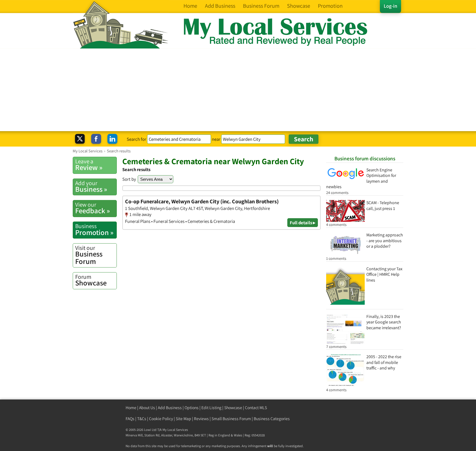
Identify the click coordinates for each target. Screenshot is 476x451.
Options (192, 407)
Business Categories (272, 418)
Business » (91, 186)
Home (131, 407)
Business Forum (88, 255)
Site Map (183, 418)
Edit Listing (211, 407)
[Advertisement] (238, 89)
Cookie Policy (161, 418)
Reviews (201, 418)
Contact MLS (256, 407)
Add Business (170, 407)
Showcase (91, 280)
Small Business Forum (231, 418)
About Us (147, 407)
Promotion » (94, 229)
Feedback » (92, 208)
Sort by (129, 179)
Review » (88, 164)
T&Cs (141, 418)
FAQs (130, 418)
